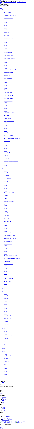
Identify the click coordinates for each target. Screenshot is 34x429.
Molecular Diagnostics (7, 115)
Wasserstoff (5, 284)
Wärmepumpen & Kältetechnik (8, 281)
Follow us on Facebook (18, 6)
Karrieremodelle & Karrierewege (8, 295)
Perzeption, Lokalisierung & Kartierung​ (9, 121)
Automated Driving (6, 175)
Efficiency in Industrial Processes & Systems (9, 55)
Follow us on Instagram (11, 6)
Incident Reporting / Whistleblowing (7, 418)
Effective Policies (6, 195)
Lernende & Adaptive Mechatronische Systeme (10, 224)
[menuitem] (19, 16)
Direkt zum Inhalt (2, 0)
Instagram (3, 408)
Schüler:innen (5, 304)
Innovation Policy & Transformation (8, 95)
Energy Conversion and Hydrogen (8, 66)
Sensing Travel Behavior (7, 261)
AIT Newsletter (6, 338)
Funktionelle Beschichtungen (7, 209)
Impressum (1, 393)
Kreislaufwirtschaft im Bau (7, 221)
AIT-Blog (3, 410)
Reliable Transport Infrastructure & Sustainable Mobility (11, 255)
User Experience (6, 272)
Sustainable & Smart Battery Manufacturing (9, 152)
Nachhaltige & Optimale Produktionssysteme (9, 232)
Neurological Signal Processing (8, 241)
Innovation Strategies (6, 215)
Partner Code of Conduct (5, 420)
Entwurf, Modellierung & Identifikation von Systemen (11, 69)
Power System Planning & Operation (8, 129)
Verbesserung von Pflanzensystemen (8, 278)
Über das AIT (4, 397)
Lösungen (3, 398)
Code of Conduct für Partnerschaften (7, 419)
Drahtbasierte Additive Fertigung (8, 52)
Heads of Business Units (7, 358)
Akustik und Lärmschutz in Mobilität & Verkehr (10, 15)
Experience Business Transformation (8, 72)
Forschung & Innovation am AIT (8, 375)
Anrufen (1, 426)
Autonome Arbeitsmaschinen (7, 178)
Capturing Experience (6, 32)
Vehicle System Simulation (7, 158)
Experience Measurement (7, 75)
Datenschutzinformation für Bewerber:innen (8, 417)
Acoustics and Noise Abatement (8, 169)
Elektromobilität (6, 198)
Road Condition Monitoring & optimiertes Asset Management (12, 138)
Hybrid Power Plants (6, 89)
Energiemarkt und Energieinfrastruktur (9, 201)
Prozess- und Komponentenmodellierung (9, 132)
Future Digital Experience (7, 212)
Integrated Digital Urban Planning (8, 101)
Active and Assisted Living (7, 12)
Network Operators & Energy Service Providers (10, 238)
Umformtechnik (6, 155)
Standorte (1, 428)
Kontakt (3, 402)
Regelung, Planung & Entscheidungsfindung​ (9, 135)
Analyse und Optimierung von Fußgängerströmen (10, 172)
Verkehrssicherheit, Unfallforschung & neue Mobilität (11, 161)
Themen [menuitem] (3, 9)
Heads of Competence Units (7, 355)
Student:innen (5, 301)
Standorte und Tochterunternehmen (8, 367)
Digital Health (5, 49)
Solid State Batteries (6, 149)
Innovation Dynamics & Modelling (8, 92)
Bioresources (5, 26)
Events (4, 344)
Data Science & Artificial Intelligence (8, 46)
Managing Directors (6, 352)
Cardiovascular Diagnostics (7, 35)
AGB (2, 415)
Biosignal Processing (6, 29)
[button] (1, 3)
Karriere (3, 401)
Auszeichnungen (6, 321)
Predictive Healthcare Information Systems (9, 252)
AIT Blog (5, 332)
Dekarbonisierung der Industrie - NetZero (9, 192)
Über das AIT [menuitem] (4, 364)
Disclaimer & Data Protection (6, 416)
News (4, 341)
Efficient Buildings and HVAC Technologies (9, 58)
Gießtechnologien (6, 81)
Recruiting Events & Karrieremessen (8, 318)
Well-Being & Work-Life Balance (8, 315)
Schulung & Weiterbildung (7, 141)
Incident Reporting (6, 361)
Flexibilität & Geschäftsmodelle (8, 78)
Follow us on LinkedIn (5, 6)
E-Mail (1, 427)
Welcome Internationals (7, 312)
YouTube (3, 406)
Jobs (4, 292)
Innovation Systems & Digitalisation (8, 98)
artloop (4, 378)
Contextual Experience (7, 181)
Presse (3, 400)
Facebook (3, 407)
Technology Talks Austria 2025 (8, 335)
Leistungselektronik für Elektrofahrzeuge (9, 112)
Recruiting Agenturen (6, 324)
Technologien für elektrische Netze (8, 264)
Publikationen (4, 399)
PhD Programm (6, 298)
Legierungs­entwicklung (7, 109)
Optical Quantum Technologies (8, 118)
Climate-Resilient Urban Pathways (8, 38)
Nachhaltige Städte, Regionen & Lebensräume (10, 235)
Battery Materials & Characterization (8, 18)
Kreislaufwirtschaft (6, 218)
